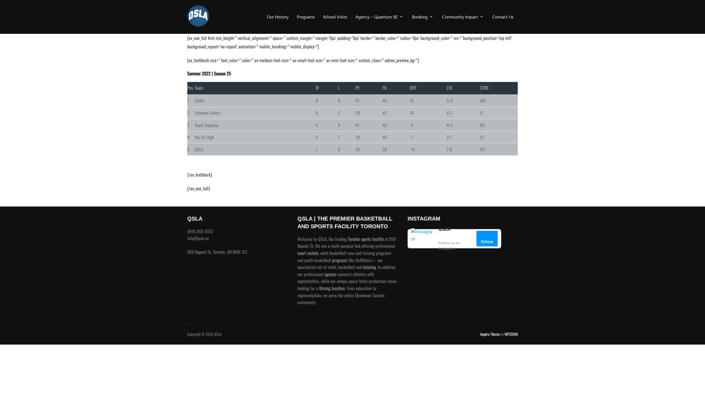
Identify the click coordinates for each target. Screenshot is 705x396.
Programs (306, 17)
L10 (449, 87)
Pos (190, 87)
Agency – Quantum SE (377, 17)
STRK (484, 87)
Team (199, 87)
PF (357, 87)
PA (385, 87)
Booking (420, 17)
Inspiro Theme (490, 334)
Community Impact (460, 17)
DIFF (413, 87)
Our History (278, 17)
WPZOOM (511, 334)
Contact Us (503, 17)
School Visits (335, 17)
